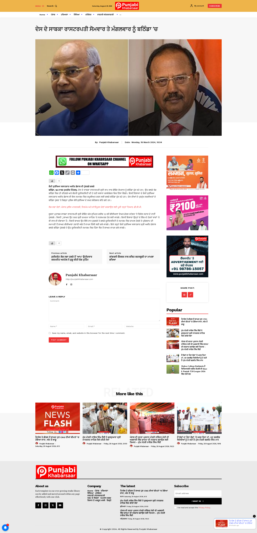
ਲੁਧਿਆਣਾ (123, 506)
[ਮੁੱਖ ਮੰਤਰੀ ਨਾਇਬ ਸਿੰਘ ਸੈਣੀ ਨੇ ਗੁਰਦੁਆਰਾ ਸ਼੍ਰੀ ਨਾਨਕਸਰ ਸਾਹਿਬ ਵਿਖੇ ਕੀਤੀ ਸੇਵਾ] (173, 333)
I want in (196, 501)
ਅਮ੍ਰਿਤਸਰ (123, 519)
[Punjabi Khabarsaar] (55, 279)
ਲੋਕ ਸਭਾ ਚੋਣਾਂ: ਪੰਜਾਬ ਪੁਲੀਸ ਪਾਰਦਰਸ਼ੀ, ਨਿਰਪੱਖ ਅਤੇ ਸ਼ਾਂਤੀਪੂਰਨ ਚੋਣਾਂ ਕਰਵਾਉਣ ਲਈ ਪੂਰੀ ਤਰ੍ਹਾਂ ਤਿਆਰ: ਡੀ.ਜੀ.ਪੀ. (95, 207)
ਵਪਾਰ (122, 496)
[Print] (184, 294)
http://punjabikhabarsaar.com (79, 279)
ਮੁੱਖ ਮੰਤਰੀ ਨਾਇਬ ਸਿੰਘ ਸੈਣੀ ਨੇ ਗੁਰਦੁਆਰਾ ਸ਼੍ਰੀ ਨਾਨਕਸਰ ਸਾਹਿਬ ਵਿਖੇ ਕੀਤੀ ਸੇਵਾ (193, 333)
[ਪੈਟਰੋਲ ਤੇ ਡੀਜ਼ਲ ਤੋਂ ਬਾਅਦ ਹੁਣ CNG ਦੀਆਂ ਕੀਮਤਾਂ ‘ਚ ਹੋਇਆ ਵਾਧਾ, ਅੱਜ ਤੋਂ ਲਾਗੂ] (173, 321)
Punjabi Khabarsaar (109, 142)
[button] (52, 6)
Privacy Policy (204, 508)
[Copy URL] (190, 294)
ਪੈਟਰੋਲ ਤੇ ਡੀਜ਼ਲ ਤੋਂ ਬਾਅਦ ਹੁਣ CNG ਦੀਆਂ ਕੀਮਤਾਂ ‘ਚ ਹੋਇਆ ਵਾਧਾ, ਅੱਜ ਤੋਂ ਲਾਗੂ (194, 322)
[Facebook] (67, 284)
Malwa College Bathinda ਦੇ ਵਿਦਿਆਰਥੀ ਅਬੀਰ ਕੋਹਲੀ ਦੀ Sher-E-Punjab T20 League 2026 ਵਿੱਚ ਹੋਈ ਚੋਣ (194, 370)
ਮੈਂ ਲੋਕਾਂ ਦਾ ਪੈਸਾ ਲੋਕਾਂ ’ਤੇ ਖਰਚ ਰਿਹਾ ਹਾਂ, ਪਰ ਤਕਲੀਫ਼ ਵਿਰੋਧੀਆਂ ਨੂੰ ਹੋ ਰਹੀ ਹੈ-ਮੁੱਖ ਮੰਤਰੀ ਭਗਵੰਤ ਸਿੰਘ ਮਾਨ (194, 358)
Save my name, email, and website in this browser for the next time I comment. (88, 333)
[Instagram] (71, 284)
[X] (53, 505)
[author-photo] (37, 443)
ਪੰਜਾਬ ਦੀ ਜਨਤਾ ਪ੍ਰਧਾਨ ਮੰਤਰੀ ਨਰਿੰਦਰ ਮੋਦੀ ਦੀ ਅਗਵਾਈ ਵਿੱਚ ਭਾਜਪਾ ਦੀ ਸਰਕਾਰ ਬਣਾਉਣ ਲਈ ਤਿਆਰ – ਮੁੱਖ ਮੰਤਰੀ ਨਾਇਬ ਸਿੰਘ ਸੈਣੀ (194, 345)
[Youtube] (60, 505)
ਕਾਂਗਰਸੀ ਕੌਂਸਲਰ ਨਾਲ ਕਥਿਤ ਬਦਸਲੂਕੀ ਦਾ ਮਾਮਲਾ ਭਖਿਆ (131, 258)
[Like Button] (52, 181)
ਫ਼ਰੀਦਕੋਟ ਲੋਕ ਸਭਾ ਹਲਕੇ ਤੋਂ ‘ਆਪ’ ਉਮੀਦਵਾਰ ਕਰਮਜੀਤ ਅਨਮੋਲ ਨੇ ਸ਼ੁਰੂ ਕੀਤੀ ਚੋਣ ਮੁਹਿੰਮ (71, 258)
